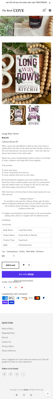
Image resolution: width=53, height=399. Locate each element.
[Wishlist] (23, 265)
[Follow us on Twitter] (10, 287)
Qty (3, 256)
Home (18, 28)
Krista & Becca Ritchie (27, 235)
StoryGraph (6, 224)
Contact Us (6, 342)
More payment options (23, 281)
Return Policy (7, 329)
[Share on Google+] (16, 287)
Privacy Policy (8, 346)
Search (5, 337)
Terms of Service (9, 351)
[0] (44, 10)
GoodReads (6, 220)
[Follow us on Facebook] (4, 287)
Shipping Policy (8, 333)
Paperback (23, 240)
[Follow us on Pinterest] (22, 287)
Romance (40, 251)
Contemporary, (12, 251)
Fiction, (22, 251)
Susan (26, 390)
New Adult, (30, 251)
